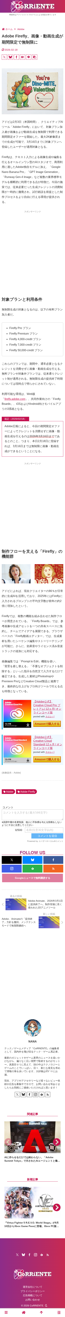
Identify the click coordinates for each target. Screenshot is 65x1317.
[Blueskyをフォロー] (32, 860)
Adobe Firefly (27, 791)
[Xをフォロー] (12, 860)
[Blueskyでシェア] (10, 57)
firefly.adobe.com (15, 398)
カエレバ (49, 716)
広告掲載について (32, 1295)
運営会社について (32, 1286)
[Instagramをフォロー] (12, 869)
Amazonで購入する (47, 723)
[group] (32, 1141)
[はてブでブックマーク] (22, 57)
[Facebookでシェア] (16, 57)
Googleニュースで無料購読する (32, 877)
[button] (34, 57)
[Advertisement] (32, 247)
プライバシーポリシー (32, 1291)
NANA (32, 1041)
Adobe (9, 791)
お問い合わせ (32, 1299)
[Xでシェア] (4, 57)
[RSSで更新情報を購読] (53, 869)
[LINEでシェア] (28, 57)
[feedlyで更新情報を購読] (32, 869)
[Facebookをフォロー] (53, 860)
